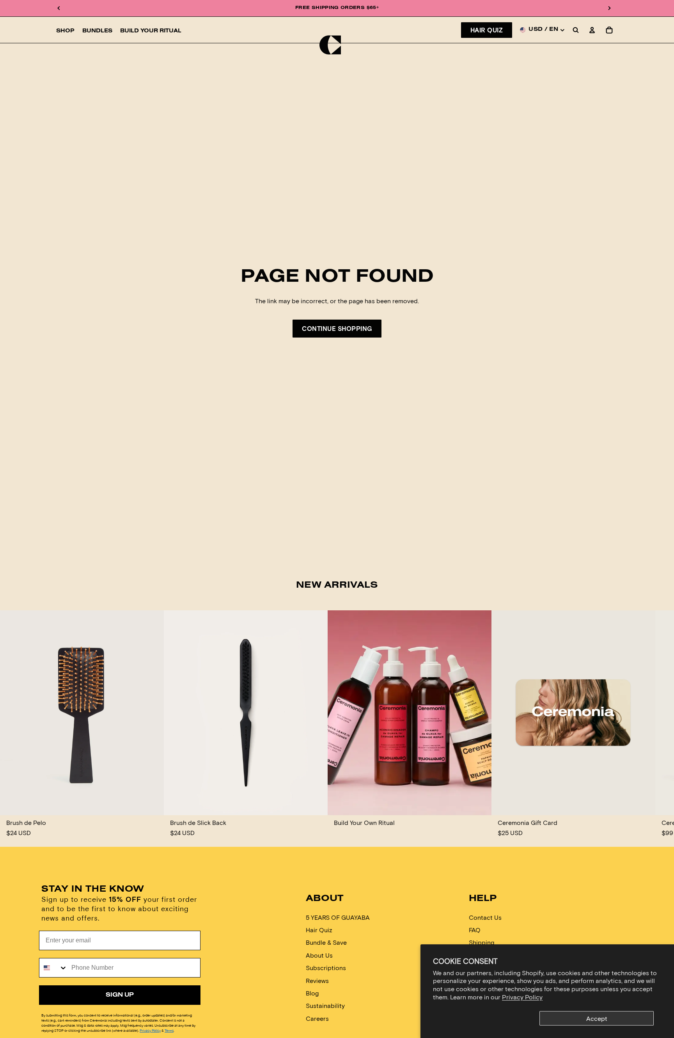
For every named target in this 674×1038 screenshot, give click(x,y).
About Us (319, 954)
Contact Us (485, 917)
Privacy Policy (522, 997)
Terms (169, 1030)
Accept (596, 1018)
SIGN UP (120, 995)
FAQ (475, 929)
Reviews (317, 980)
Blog (312, 993)
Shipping (481, 942)
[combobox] (53, 967)
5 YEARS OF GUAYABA (338, 917)
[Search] (575, 30)
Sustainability (325, 1005)
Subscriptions (326, 967)
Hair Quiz (486, 30)
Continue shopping (337, 328)
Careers (317, 1018)
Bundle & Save (326, 942)
